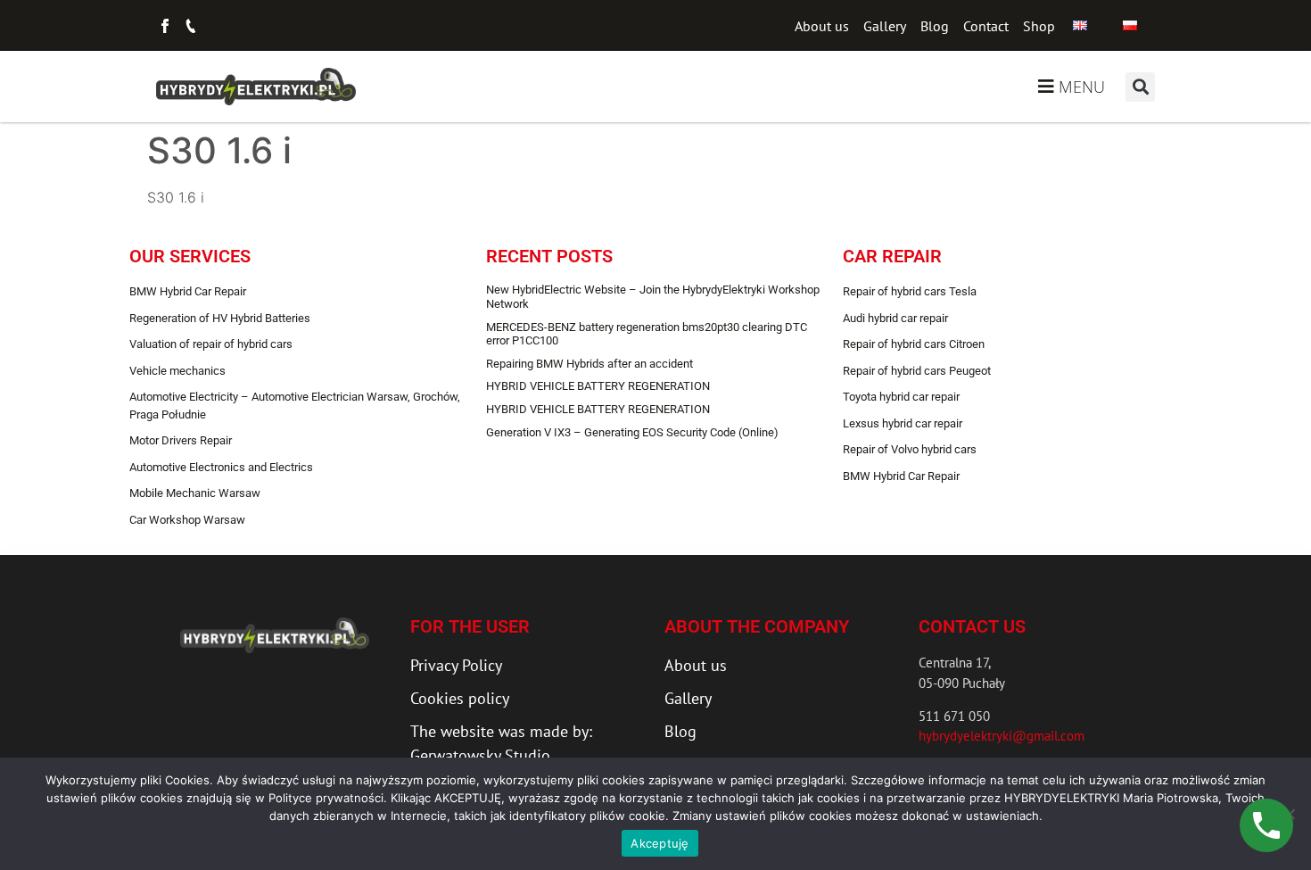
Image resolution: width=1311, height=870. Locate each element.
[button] (1140, 87)
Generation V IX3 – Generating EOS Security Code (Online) (632, 432)
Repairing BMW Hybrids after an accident (589, 363)
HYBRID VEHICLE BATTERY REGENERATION (598, 386)
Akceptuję (659, 843)
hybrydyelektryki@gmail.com (1001, 735)
